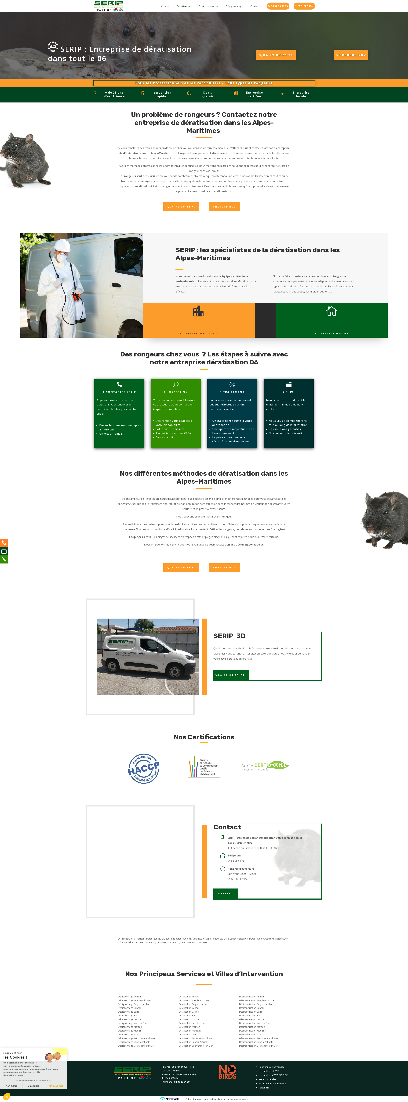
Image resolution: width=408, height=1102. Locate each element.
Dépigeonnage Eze (127, 1015)
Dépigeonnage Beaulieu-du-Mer (134, 1000)
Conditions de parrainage (271, 1066)
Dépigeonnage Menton (130, 1026)
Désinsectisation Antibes (251, 996)
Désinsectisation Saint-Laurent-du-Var (258, 1038)
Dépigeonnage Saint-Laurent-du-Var (136, 1038)
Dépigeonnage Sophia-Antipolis (134, 1041)
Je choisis (36, 1086)
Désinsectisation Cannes (251, 1007)
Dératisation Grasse (188, 1019)
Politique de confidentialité (272, 1083)
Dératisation (184, 6)
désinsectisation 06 (221, 544)
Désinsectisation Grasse (251, 1019)
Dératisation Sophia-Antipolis (193, 1041)
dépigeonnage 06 (252, 544)
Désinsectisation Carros (251, 1011)
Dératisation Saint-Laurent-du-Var (195, 1038)
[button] (7, 1096)
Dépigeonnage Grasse (129, 1019)
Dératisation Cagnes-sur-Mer (193, 1004)
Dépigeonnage (234, 6)
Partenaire (264, 1087)
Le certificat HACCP (269, 1071)
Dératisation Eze (187, 1015)
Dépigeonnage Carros (129, 1011)
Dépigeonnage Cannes (129, 1007)
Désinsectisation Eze (249, 1015)
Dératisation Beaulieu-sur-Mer (194, 1000)
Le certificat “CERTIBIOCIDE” (273, 1075)
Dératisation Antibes (189, 996)
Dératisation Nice (187, 1034)
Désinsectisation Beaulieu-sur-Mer (257, 1000)
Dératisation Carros (188, 1011)
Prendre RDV (224, 206)
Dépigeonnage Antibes (129, 996)
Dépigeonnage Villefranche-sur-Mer (136, 1045)
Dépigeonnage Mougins (130, 1030)
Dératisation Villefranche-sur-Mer (195, 1045)
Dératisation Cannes (189, 1007)
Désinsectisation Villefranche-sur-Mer (258, 1045)
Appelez (225, 893)
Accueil (165, 6)
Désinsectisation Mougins (252, 1030)
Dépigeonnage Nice (128, 1034)
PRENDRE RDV (305, 6)
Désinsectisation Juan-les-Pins (254, 1023)
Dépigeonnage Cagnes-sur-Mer (134, 1004)
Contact (255, 6)
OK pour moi (59, 1086)
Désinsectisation (209, 6)
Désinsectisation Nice (250, 1034)
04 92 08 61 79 (279, 6)
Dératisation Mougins (189, 1030)
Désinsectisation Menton (252, 1026)
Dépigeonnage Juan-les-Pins (132, 1023)
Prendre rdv (352, 55)
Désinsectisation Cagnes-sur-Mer (256, 1004)
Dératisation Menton (189, 1026)
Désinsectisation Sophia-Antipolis (256, 1041)
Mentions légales (267, 1079)
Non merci (14, 1086)
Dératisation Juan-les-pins (191, 1023)
